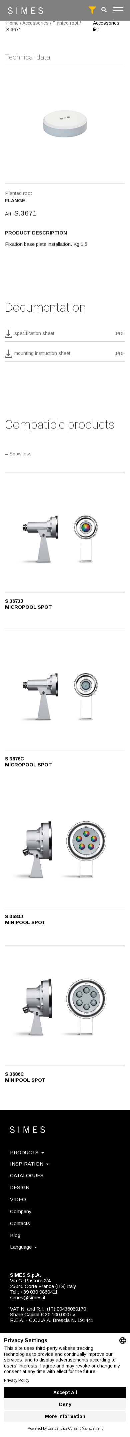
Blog (15, 1235)
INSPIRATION (26, 1164)
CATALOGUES (27, 1175)
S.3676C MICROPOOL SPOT (28, 761)
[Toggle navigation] (118, 10)
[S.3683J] (65, 848)
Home (12, 23)
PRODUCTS (24, 1152)
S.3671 (13, 29)
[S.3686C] (65, 1005)
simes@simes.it (27, 1297)
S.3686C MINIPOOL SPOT (25, 1077)
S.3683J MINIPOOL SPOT (25, 919)
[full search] (92, 10)
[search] (104, 10)
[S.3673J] (65, 532)
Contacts (20, 1223)
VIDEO (18, 1199)
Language (21, 1247)
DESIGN (19, 1187)
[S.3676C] (65, 690)
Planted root (65, 23)
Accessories (35, 23)
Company (21, 1211)
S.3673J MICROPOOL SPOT (28, 604)
